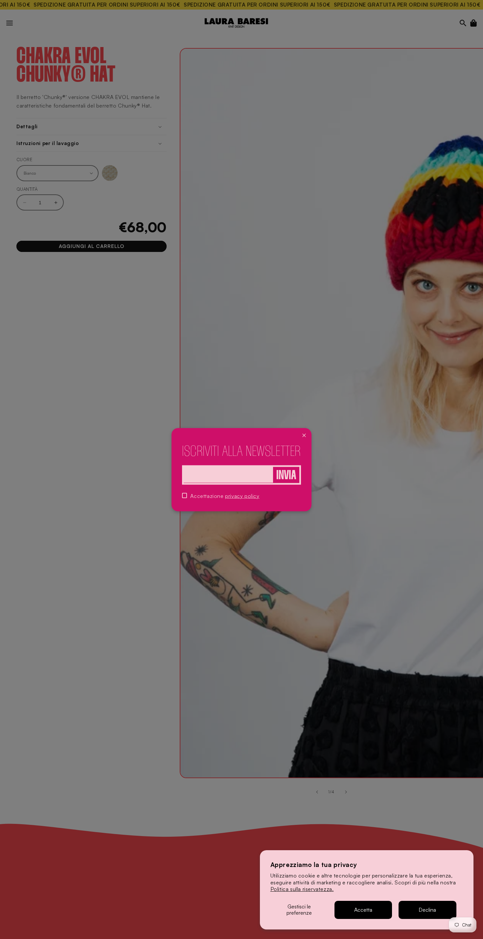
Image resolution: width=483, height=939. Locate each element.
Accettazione (224, 495)
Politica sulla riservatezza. (302, 889)
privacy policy (242, 495)
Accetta (363, 909)
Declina (427, 909)
